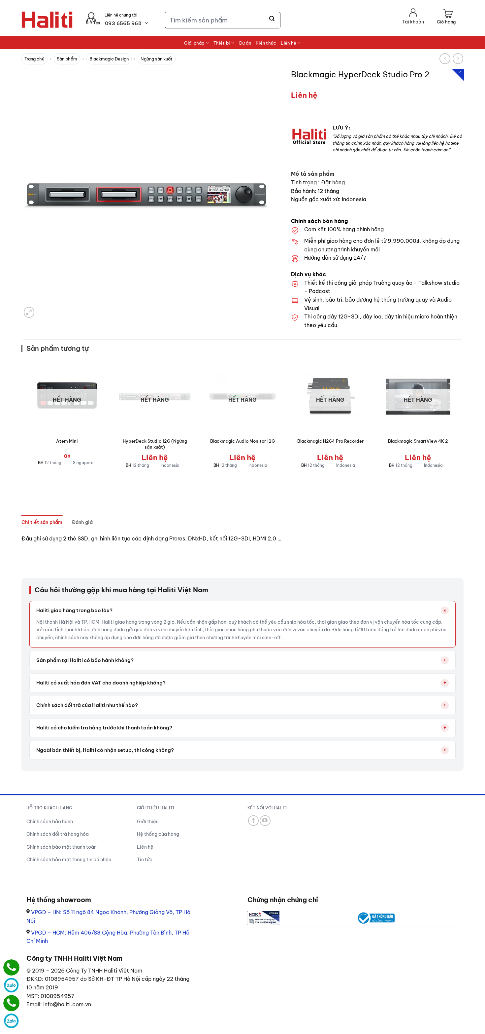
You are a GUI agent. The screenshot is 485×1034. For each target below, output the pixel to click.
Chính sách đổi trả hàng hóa (57, 834)
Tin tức (144, 860)
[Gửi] (272, 19)
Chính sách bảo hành (49, 822)
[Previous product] (458, 58)
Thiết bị (221, 43)
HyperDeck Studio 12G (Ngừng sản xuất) (155, 444)
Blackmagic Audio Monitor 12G (242, 441)
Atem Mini (67, 441)
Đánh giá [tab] (82, 522)
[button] (446, 17)
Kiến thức (266, 43)
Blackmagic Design (109, 58)
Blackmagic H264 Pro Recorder (330, 441)
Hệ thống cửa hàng (158, 834)
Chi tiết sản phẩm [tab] (42, 522)
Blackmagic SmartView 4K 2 (418, 441)
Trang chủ (34, 58)
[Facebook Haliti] (253, 820)
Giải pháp (194, 43)
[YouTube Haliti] (265, 820)
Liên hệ (288, 43)
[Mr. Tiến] (11, 1003)
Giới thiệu (148, 822)
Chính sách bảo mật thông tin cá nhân (68, 860)
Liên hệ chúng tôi (121, 15)
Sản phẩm (67, 58)
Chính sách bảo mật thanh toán (61, 847)
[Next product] (444, 58)
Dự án (245, 43)
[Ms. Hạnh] (11, 967)
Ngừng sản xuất (157, 58)
